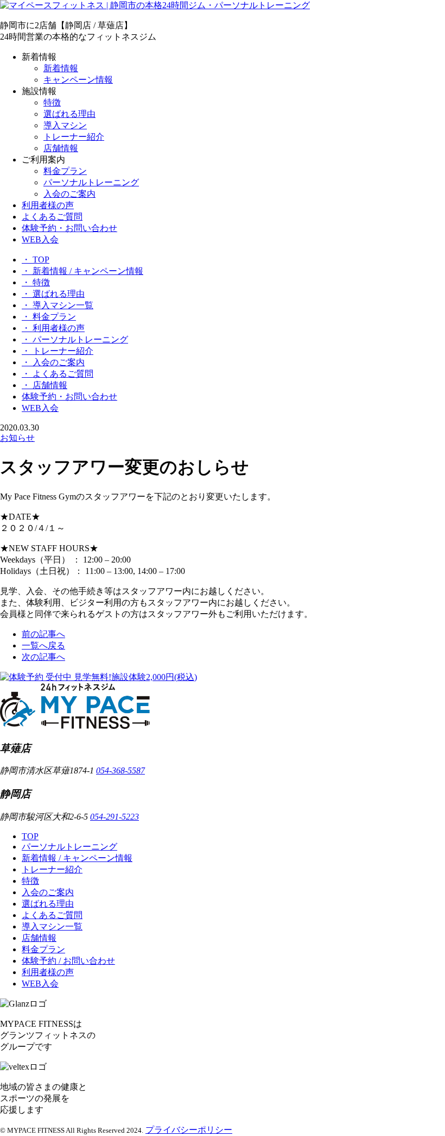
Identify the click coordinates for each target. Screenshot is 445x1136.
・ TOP (35, 259)
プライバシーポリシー (188, 1129)
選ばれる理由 (69, 113)
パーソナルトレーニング (91, 182)
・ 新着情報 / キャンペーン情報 (82, 271)
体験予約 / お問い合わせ (68, 960)
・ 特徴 (36, 282)
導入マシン (65, 125)
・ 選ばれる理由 (53, 293)
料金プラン (65, 171)
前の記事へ (43, 634)
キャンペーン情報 (78, 79)
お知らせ (17, 437)
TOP (30, 836)
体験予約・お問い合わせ (69, 228)
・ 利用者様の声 (53, 328)
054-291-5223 (114, 816)
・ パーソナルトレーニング (75, 339)
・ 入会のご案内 (53, 362)
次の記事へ (43, 656)
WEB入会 (40, 239)
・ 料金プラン (49, 316)
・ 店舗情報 (44, 385)
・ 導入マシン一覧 (57, 305)
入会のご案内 (69, 193)
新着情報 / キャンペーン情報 (77, 858)
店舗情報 (60, 148)
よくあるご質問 (52, 216)
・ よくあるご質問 (57, 373)
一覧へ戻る (43, 645)
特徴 (52, 102)
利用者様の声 (48, 205)
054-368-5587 (120, 770)
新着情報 (60, 68)
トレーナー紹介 (73, 136)
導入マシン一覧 (52, 926)
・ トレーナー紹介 (57, 350)
